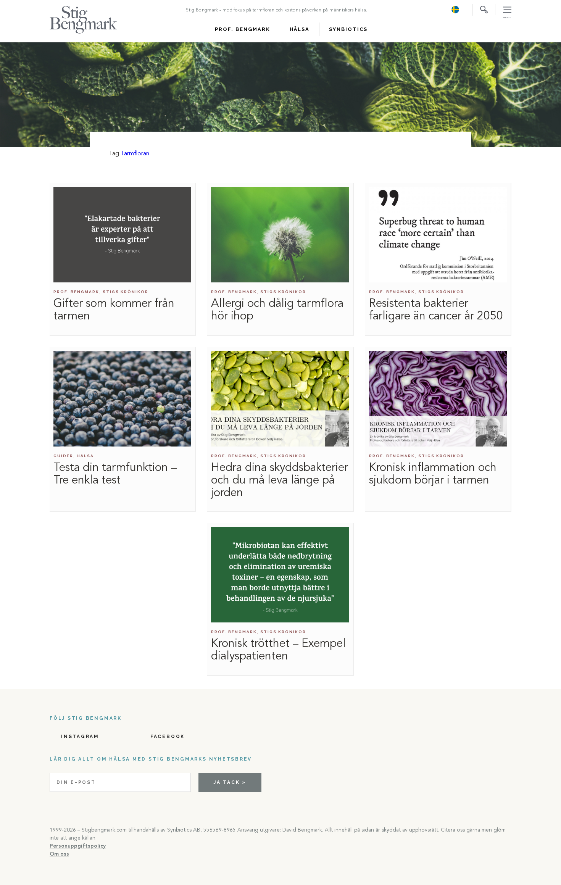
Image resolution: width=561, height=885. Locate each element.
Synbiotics (348, 29)
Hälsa (300, 29)
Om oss (59, 854)
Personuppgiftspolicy (78, 846)
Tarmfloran (135, 154)
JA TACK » (230, 782)
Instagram (80, 736)
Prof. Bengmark (242, 29)
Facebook (167, 736)
